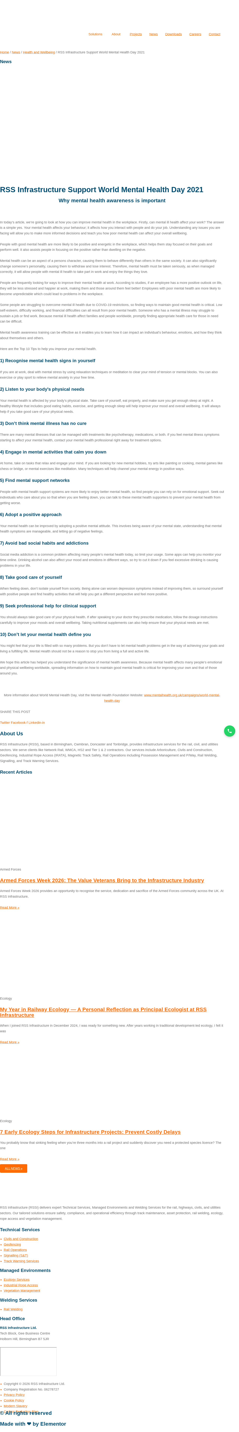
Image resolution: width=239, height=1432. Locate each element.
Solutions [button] (11, 45)
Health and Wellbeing (39, 52)
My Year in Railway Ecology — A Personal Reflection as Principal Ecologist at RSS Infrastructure (103, 1012)
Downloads (173, 34)
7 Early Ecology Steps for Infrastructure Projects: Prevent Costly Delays (90, 1132)
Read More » (9, 907)
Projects (136, 34)
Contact (214, 34)
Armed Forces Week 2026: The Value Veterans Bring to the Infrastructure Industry (102, 880)
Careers (195, 34)
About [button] (27, 45)
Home (4, 52)
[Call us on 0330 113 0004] (229, 731)
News (153, 34)
